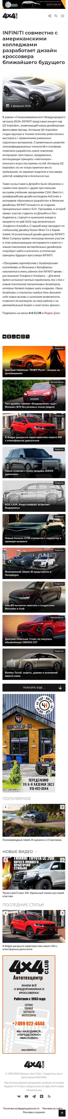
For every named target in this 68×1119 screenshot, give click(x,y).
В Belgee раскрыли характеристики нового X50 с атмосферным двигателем (29, 948)
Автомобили (57, 382)
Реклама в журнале (34, 1112)
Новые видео (20, 852)
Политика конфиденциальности (21, 1108)
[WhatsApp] (23, 337)
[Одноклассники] (9, 337)
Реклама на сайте (52, 1108)
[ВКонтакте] (4, 337)
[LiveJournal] (28, 337)
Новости (12, 99)
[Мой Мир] (14, 337)
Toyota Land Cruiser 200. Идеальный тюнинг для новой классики (33, 894)
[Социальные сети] (50, 16)
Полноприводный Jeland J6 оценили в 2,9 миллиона (31, 840)
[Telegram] (18, 337)
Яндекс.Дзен (52, 313)
